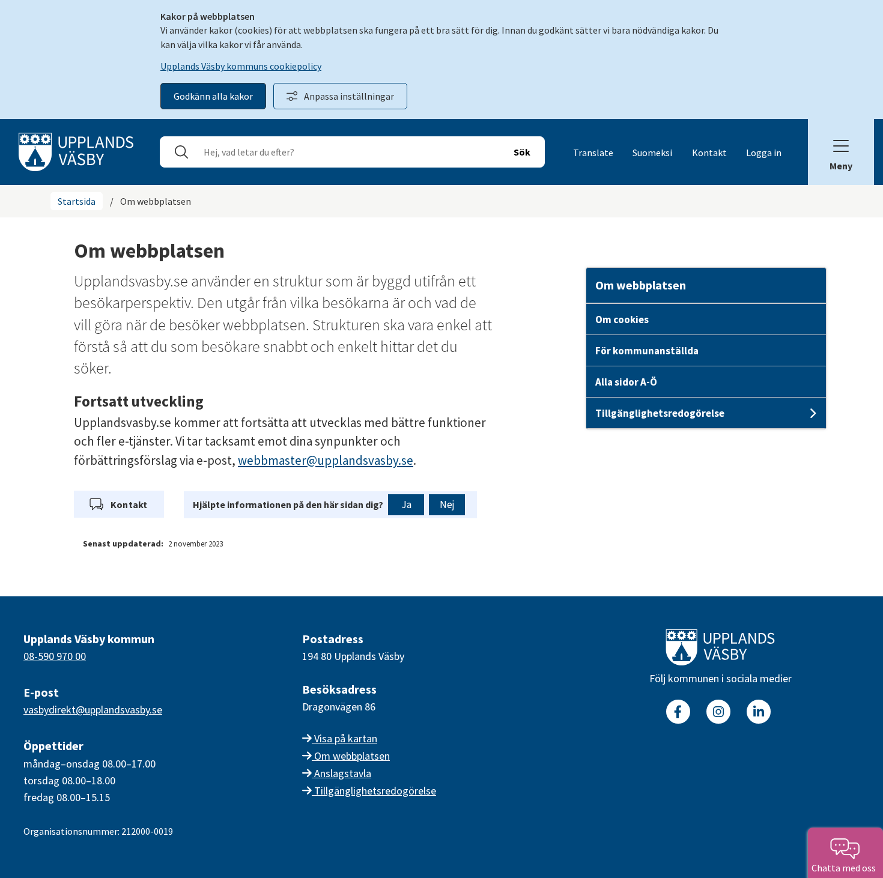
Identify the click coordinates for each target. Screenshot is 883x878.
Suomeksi (652, 153)
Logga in (763, 153)
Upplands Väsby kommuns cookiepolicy (240, 66)
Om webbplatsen (640, 284)
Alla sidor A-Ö (626, 382)
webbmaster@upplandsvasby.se (325, 460)
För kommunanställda (647, 350)
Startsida (77, 201)
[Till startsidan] (720, 649)
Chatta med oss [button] (845, 868)
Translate (593, 153)
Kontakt (709, 153)
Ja (406, 504)
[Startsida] (76, 151)
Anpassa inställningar (349, 96)
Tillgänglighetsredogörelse (659, 413)
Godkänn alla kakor (213, 96)
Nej (447, 504)
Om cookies (622, 319)
